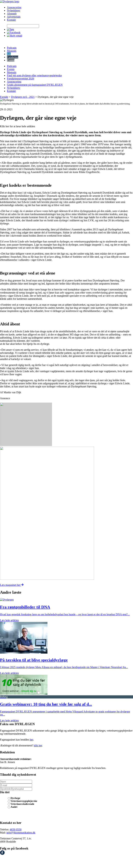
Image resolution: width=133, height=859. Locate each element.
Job (9, 53)
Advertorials (13, 16)
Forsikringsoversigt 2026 (20, 78)
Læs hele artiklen (9, 620)
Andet (14, 806)
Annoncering (14, 7)
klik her (38, 745)
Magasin (11, 50)
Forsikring (12, 57)
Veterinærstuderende (22, 804)
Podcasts (11, 47)
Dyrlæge (15, 798)
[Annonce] (66, 425)
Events (10, 60)
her (31, 739)
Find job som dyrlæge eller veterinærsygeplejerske (34, 75)
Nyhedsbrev (13, 10)
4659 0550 (15, 829)
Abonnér (12, 13)
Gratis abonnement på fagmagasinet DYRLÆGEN (35, 84)
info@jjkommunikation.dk (20, 832)
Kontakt (11, 19)
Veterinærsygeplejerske (24, 801)
